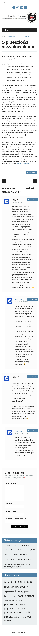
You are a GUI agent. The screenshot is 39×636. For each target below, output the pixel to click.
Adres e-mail (12, 511)
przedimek (20, 604)
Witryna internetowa (16, 519)
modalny (14, 596)
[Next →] (35, 181)
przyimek (8, 608)
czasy (24, 586)
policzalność (19, 600)
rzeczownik (23, 612)
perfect (29, 595)
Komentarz (12, 483)
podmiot (7, 600)
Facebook (13, 7)
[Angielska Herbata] (19, 22)
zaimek (7, 620)
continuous (25, 582)
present (9, 604)
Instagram (17, 7)
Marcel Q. (20, 300)
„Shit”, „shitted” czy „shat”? (26, 550)
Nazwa (10, 504)
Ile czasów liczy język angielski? (19, 545)
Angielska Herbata (25, 36)
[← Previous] (4, 181)
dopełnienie (9, 592)
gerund (26, 592)
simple (8, 616)
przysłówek (9, 612)
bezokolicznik (10, 582)
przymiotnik (20, 608)
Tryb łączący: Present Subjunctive (20, 559)
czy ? (23, 163)
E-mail (21, 7)
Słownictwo (31, 172)
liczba (7, 596)
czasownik (11, 586)
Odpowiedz (33, 199)
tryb (29, 616)
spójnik (17, 617)
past (20, 595)
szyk (24, 617)
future (18, 591)
